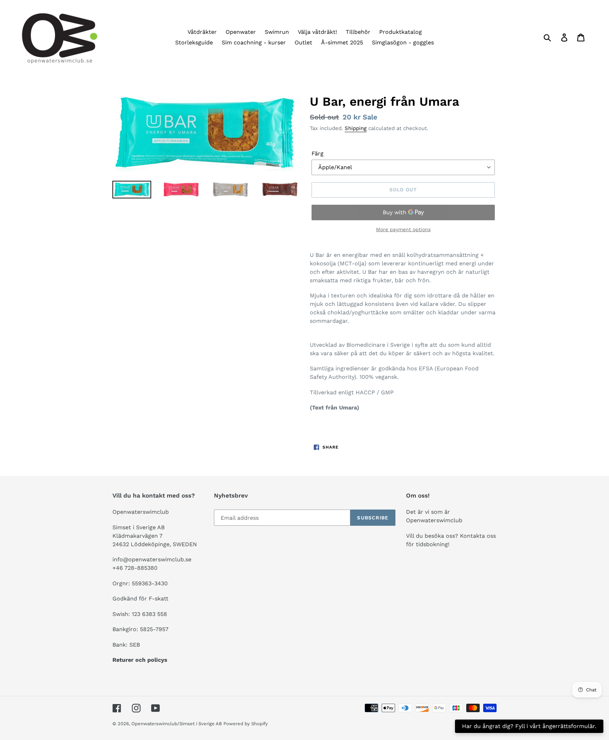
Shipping (356, 128)
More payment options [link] (403, 229)
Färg (318, 153)
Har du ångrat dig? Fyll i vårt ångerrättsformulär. (529, 726)
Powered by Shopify (245, 723)
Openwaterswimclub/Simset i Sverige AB (176, 723)
